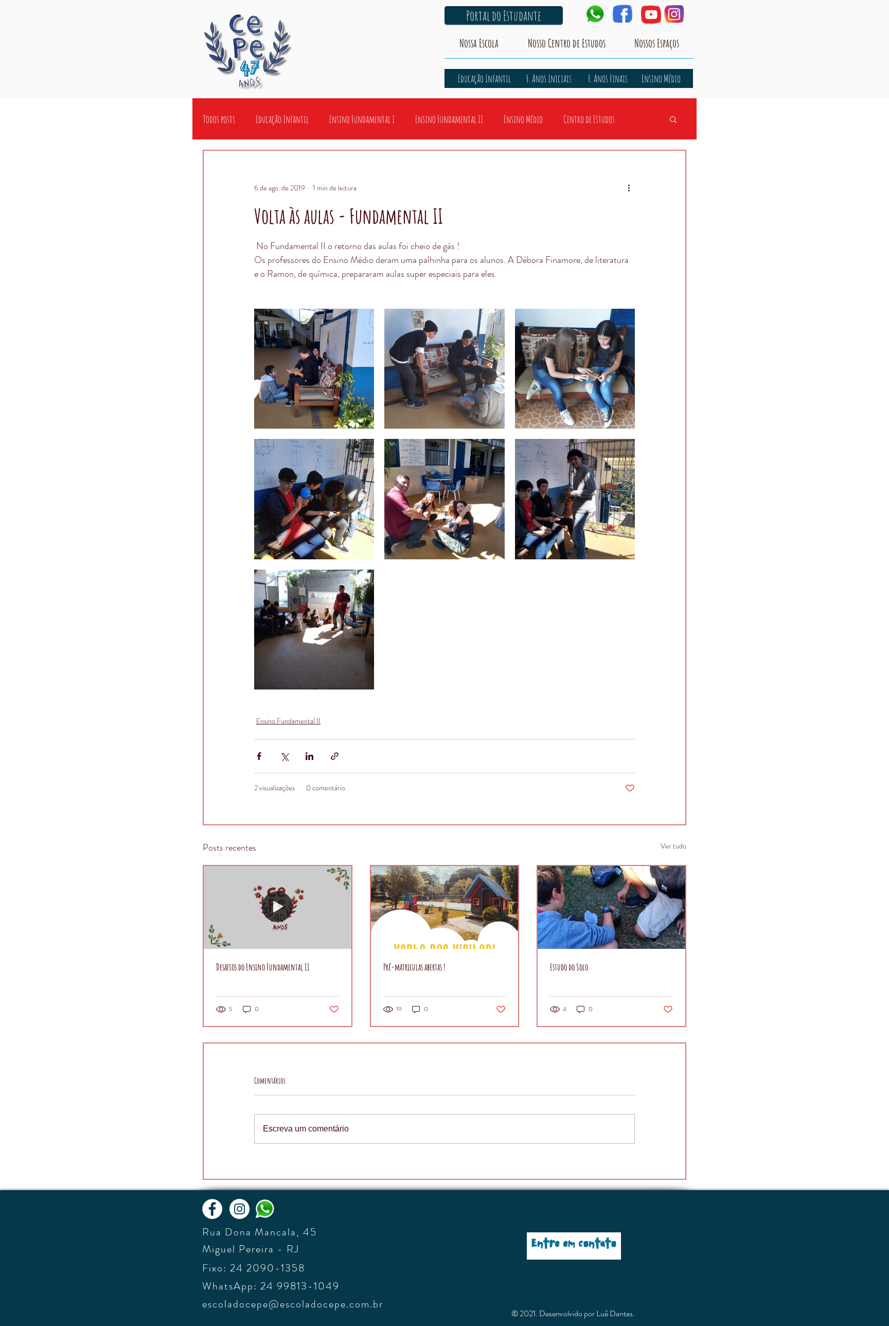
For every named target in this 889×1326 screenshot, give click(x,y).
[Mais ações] (629, 188)
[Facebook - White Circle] (212, 1209)
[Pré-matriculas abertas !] (445, 907)
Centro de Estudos (589, 119)
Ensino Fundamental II (449, 119)
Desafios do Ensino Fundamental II (263, 967)
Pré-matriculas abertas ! (414, 967)
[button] (673, 119)
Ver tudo (673, 846)
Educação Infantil (282, 119)
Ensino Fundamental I (362, 119)
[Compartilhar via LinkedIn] (309, 756)
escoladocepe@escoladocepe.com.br (292, 1304)
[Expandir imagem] (314, 369)
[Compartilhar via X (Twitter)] (284, 756)
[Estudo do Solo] (611, 907)
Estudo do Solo (569, 967)
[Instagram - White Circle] (239, 1209)
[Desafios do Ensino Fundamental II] (277, 907)
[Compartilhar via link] (335, 756)
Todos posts (219, 119)
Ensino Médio (523, 119)
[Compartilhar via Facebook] (259, 756)
